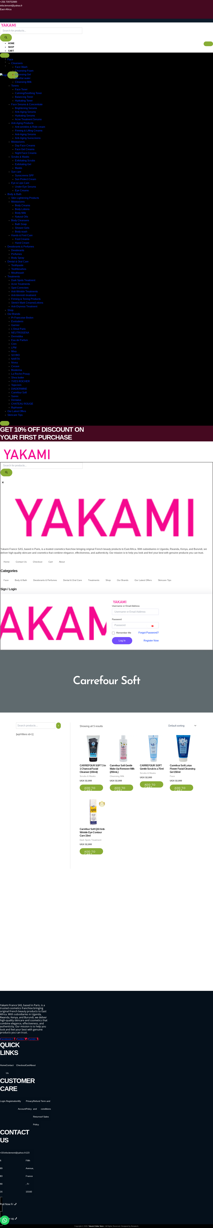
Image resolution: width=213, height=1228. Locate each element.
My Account (22, 1105)
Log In (122, 640)
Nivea (14, 362)
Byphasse (16, 407)
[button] (1, 479)
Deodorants (17, 250)
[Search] (6, 37)
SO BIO (15, 355)
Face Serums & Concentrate (27, 104)
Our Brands (13, 314)
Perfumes (16, 254)
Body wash (21, 231)
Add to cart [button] (89, 789)
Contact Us (21, 562)
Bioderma (16, 370)
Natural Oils (21, 216)
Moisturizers (18, 141)
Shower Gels (22, 228)
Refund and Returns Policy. (37, 1113)
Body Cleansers (20, 220)
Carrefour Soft (19, 392)
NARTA (15, 359)
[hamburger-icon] (208, 43)
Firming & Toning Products (26, 299)
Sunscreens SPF (24, 175)
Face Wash (21, 67)
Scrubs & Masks (20, 156)
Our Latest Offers (16, 411)
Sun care (16, 171)
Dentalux (16, 400)
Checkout (14, 54)
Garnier (15, 325)
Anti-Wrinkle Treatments (24, 291)
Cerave (15, 366)
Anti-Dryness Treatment (24, 306)
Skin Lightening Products (25, 198)
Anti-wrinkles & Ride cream (30, 127)
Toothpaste (17, 265)
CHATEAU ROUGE (22, 403)
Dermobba (17, 336)
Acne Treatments (20, 284)
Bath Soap (21, 224)
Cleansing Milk (23, 82)
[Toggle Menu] (4, 55)
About (62, 562)
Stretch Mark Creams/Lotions (27, 302)
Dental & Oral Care (18, 261)
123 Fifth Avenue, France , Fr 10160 (30, 1172)
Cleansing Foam (24, 70)
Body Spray (17, 257)
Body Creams (22, 205)
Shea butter (17, 377)
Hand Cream (22, 243)
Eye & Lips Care (20, 183)
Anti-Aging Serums (25, 112)
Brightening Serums (26, 108)
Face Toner (21, 89)
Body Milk (20, 213)
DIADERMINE (19, 388)
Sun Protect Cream (25, 179)
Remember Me (123, 632)
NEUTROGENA (20, 332)
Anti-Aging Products (22, 123)
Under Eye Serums (25, 186)
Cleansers (17, 63)
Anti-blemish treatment (23, 295)
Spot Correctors (20, 287)
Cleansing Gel (23, 74)
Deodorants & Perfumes (20, 246)
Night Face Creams (25, 153)
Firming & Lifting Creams (28, 130)
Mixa (14, 351)
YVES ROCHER (20, 381)
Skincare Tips (15, 415)
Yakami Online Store (96, 1226)
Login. (3, 1101)
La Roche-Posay (20, 373)
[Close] (4, 423)
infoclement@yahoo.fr (15, 1152)
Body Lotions (22, 209)
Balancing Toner (24, 97)
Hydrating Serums (25, 115)
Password (117, 619)
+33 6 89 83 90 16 (2, 1172)
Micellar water (22, 78)
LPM (13, 347)
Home (11, 43)
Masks (18, 168)
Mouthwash (17, 272)
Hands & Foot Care (22, 235)
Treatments (13, 276)
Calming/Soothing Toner (28, 93)
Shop (11, 47)
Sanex (14, 396)
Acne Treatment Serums (28, 119)
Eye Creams (22, 190)
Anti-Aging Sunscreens (28, 138)
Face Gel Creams (24, 149)
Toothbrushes (18, 269)
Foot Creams (22, 239)
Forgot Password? (148, 632)
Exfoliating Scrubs (25, 160)
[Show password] (152, 625)
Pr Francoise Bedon (22, 317)
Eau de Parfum (19, 340)
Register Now (151, 640)
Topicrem (16, 385)
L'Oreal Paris (18, 329)
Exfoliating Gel (23, 164)
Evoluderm (17, 321)
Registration (12, 1101)
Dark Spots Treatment (23, 280)
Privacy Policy (29, 1105)
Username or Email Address (126, 606)
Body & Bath (14, 194)
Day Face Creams (25, 145)
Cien (14, 344)
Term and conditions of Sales (46, 1109)
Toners (15, 85)
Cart (11, 51)
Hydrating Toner (24, 100)
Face (10, 59)
